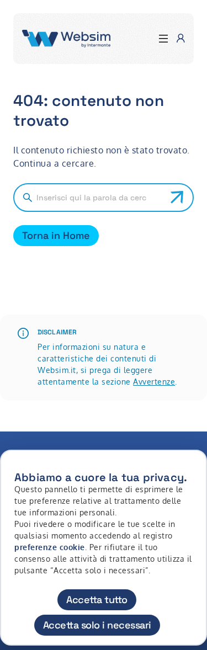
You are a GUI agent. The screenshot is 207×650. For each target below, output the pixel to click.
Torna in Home (56, 235)
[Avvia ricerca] (177, 197)
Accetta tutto (97, 599)
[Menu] (163, 39)
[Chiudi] (192, 468)
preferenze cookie (49, 547)
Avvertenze (154, 381)
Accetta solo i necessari (97, 625)
